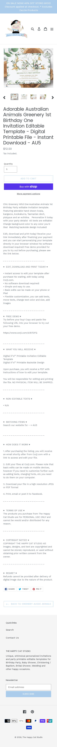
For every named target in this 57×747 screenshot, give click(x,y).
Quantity (8, 164)
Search (10, 629)
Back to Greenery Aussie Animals (30, 603)
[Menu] (52, 29)
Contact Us (12, 637)
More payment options (28, 194)
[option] (14, 97)
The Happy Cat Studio (33, 737)
